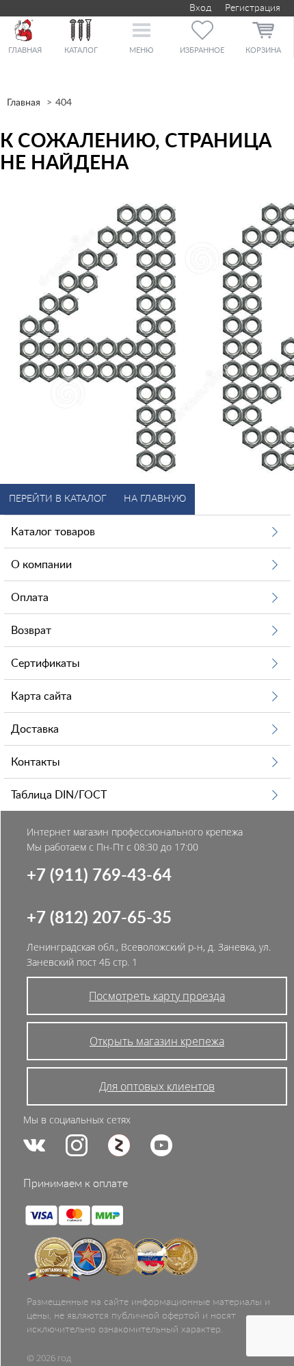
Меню (141, 50)
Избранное (202, 50)
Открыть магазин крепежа (157, 1041)
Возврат (31, 630)
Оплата (30, 597)
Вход (199, 8)
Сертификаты (45, 663)
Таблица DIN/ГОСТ (59, 795)
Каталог (81, 50)
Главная (23, 103)
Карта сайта (41, 696)
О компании (41, 564)
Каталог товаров (53, 531)
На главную (155, 499)
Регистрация (252, 8)
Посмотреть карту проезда (157, 995)
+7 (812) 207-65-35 (99, 918)
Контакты (35, 762)
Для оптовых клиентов (157, 1086)
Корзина (263, 50)
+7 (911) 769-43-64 (99, 876)
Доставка (35, 729)
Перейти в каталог (57, 499)
